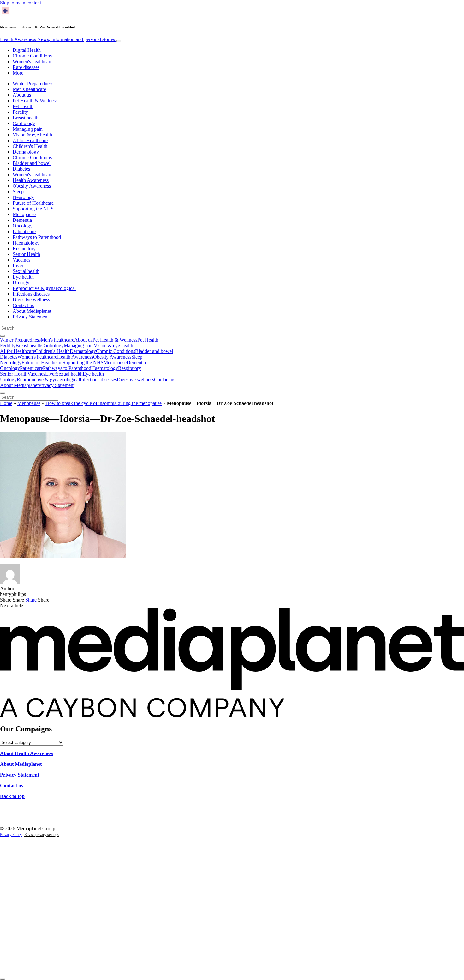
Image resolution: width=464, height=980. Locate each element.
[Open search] (2, 336)
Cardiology (24, 123)
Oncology (23, 225)
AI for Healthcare (30, 140)
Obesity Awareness (32, 186)
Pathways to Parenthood (37, 237)
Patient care (24, 231)
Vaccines (21, 260)
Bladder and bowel (32, 163)
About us (22, 95)
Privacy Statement (31, 316)
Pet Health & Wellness (35, 100)
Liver (18, 265)
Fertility (20, 112)
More (18, 73)
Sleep (18, 191)
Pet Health (23, 106)
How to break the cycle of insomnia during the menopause (103, 403)
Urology (21, 282)
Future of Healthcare (33, 203)
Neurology (23, 197)
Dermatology (26, 151)
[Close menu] (2, 393)
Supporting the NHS (33, 208)
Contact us (23, 305)
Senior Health (26, 254)
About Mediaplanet (32, 311)
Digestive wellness (31, 299)
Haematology (26, 242)
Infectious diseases (31, 294)
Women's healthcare (32, 61)
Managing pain (28, 129)
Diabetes (21, 169)
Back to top (12, 796)
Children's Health (30, 146)
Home (6, 403)
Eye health (23, 277)
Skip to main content (20, 2)
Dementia (22, 220)
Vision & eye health (32, 134)
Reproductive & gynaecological (44, 288)
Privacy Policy (11, 834)
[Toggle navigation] (118, 41)
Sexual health (26, 271)
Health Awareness (57, 39)
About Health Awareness (26, 753)
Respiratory (24, 248)
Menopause (24, 214)
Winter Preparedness (33, 83)
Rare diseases (26, 67)
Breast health (26, 117)
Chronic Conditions (32, 55)
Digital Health (27, 50)
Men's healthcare (29, 89)
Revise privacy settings (41, 834)
